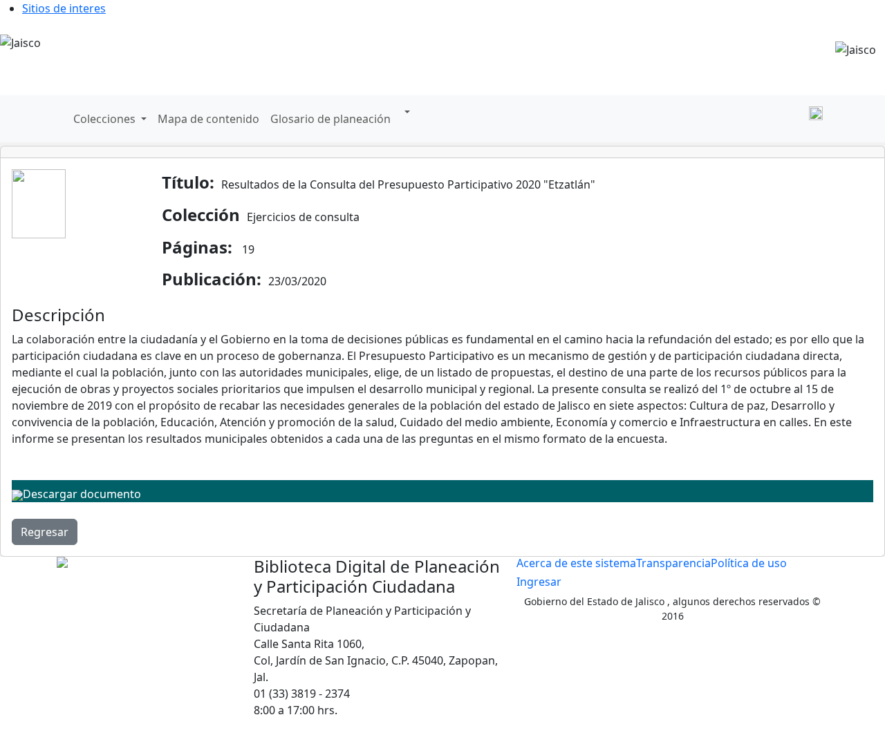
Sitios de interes (64, 8)
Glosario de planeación (330, 118)
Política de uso (749, 563)
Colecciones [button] (105, 118)
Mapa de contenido (208, 118)
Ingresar (538, 581)
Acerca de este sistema (576, 563)
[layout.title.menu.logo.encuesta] (720, 118)
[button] (406, 112)
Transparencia (673, 563)
